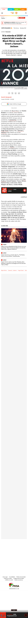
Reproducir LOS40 (24, 190)
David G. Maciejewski (6, 97)
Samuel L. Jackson (12, 270)
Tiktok (8, 546)
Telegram (19, 93)
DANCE (16, 9)
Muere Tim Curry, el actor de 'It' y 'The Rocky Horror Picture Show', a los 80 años (13, 255)
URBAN (22, 9)
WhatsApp (15, 93)
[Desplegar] (14, 610)
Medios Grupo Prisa (14, 588)
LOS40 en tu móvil (9, 580)
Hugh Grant (21, 270)
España (3, 18)
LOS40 (3, 9)
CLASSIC (10, 9)
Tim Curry (16, 28)
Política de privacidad (20, 577)
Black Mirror (4, 270)
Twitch (20, 546)
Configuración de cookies (19, 578)
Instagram (5, 546)
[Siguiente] (26, 28)
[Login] (26, 13)
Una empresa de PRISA (14, 585)
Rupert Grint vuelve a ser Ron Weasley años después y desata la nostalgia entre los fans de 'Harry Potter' (13, 263)
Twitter (12, 93)
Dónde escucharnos (19, 580)
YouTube (11, 546)
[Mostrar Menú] (2, 13)
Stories (23, 546)
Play (26, 615)
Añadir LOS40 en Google (15, 104)
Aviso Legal (5, 577)
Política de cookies (8, 578)
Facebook (9, 93)
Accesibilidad (12, 577)
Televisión (8, 31)
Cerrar (25, 22)
